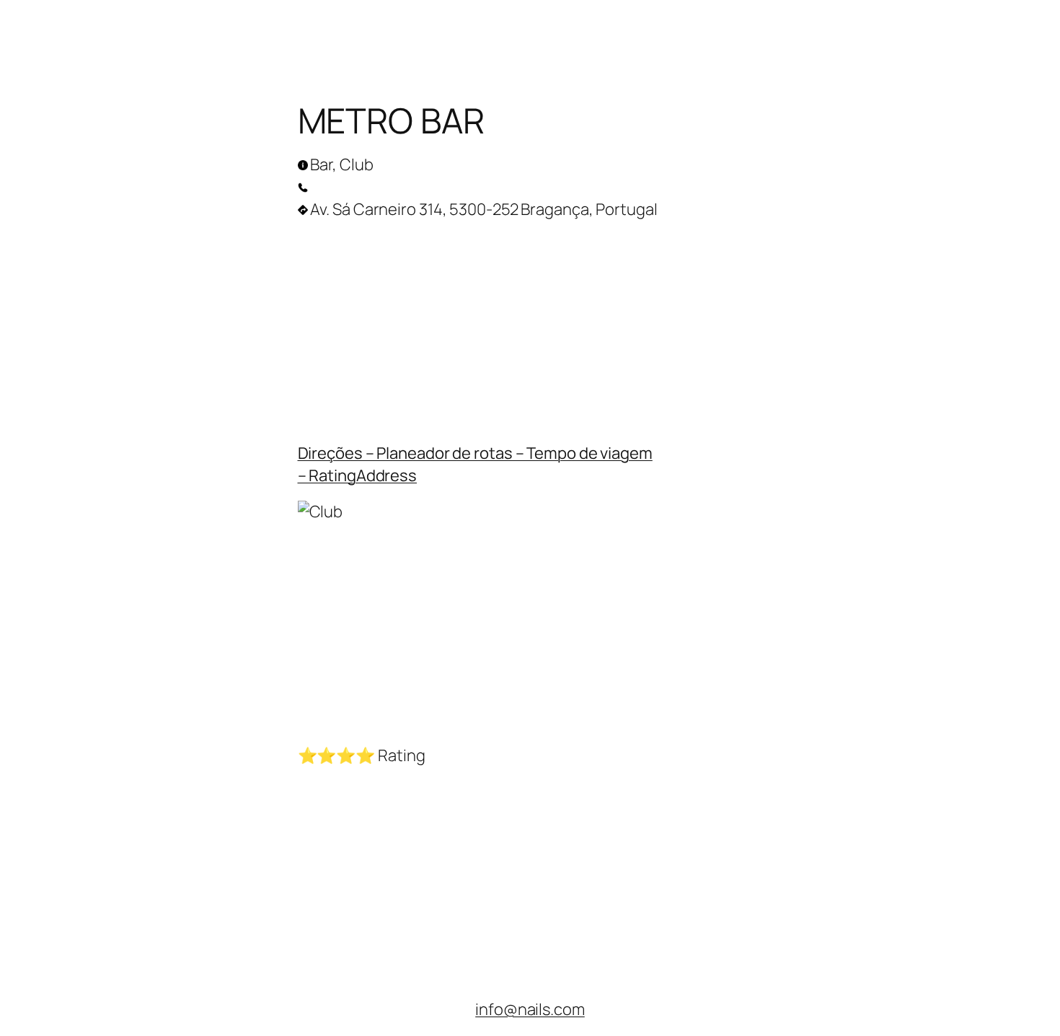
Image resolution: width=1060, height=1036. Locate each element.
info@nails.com (530, 1009)
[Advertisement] (530, 328)
